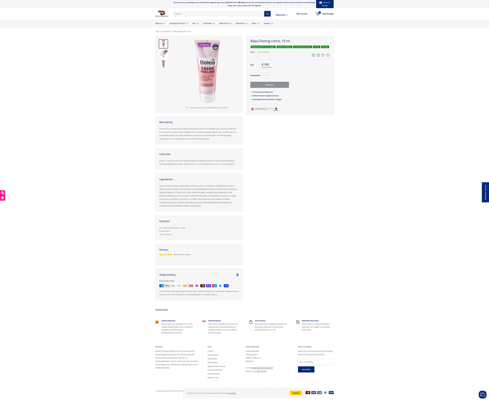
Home (157, 31)
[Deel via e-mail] (328, 55)
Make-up (158, 23)
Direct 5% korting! (326, 4)
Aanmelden (306, 369)
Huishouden (207, 23)
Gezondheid (240, 23)
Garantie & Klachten (215, 370)
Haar (194, 23)
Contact (210, 351)
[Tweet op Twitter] (323, 55)
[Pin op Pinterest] (318, 55)
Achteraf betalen (214, 373)
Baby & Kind (223, 23)
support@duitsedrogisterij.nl (262, 367)
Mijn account (301, 13)
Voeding (267, 23)
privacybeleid (231, 393)
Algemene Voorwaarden (217, 366)
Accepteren (296, 393)
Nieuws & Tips (213, 377)
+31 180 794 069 (259, 371)
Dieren (254, 23)
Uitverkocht (269, 84)
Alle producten (166, 31)
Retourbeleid (212, 358)
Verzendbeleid (213, 355)
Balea (252, 52)
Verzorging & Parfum (177, 23)
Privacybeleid (212, 362)
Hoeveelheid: (255, 75)
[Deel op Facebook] (313, 55)
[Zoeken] (267, 14)
